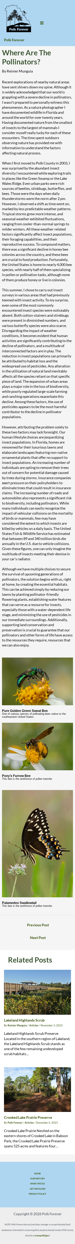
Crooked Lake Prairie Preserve (28, 1117)
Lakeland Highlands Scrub (24, 1020)
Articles (33, 1025)
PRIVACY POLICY (37, 1193)
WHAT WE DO (37, 1183)
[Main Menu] (41, 23)
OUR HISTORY (37, 1178)
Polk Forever (14, 40)
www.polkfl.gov (42, 1235)
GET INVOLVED (37, 1188)
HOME (37, 1173)
